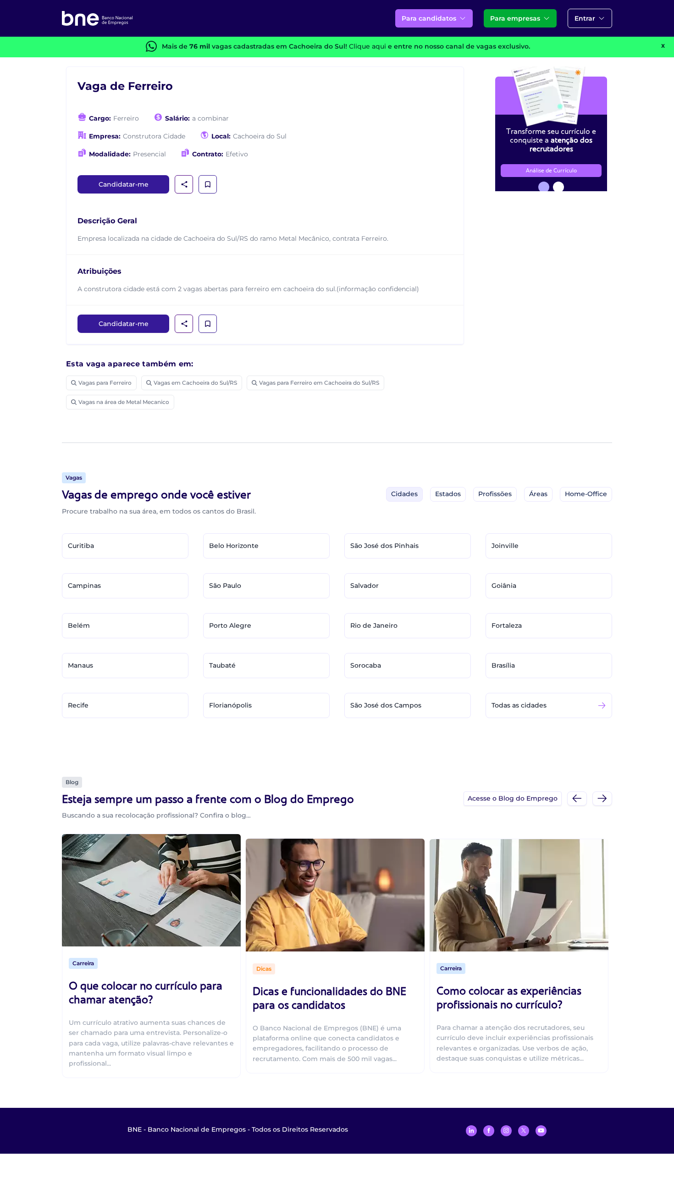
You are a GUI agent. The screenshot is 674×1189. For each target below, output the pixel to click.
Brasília (503, 665)
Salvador (364, 585)
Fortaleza (507, 625)
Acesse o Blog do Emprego (513, 798)
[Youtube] (541, 1130)
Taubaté (222, 665)
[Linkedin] (471, 1130)
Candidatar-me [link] (124, 184)
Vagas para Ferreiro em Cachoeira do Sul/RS (319, 382)
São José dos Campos (385, 705)
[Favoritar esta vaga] (208, 184)
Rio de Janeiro (374, 625)
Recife (78, 705)
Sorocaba (365, 665)
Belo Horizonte (234, 546)
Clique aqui (367, 46)
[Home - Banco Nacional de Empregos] (97, 18)
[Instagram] (506, 1130)
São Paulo (225, 585)
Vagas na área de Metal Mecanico (123, 401)
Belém (79, 625)
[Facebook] (488, 1130)
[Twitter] (523, 1130)
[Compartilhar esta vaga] (184, 184)
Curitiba (81, 546)
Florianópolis (230, 705)
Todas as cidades (519, 705)
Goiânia (504, 585)
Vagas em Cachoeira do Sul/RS (195, 382)
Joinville (505, 546)
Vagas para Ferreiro (105, 382)
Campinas (84, 585)
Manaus (80, 665)
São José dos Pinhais (384, 546)
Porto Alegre (230, 625)
